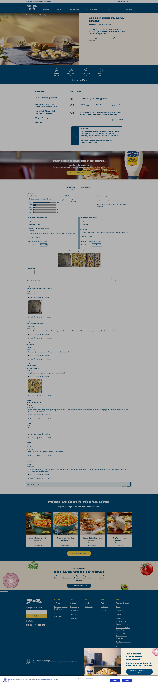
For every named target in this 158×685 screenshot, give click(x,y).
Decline (115, 680)
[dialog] (121, 666)
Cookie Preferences (47, 679)
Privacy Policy (12, 679)
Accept (127, 680)
